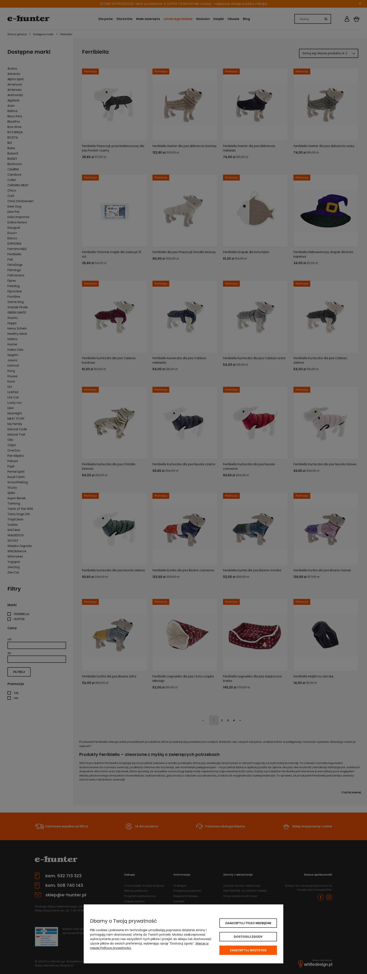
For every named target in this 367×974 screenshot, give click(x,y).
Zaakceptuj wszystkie (248, 950)
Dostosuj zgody (248, 937)
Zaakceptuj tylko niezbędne (248, 923)
